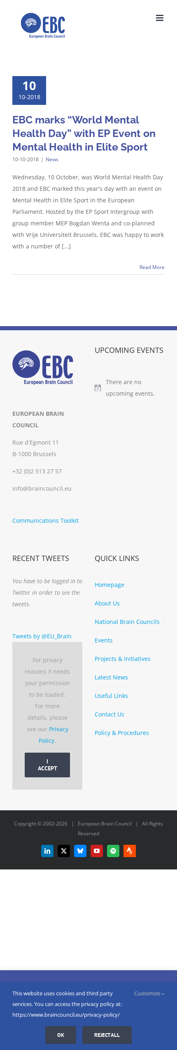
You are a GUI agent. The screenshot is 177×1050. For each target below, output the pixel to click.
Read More (152, 267)
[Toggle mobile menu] (160, 18)
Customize (147, 993)
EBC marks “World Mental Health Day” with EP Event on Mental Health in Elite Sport (84, 133)
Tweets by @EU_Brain (42, 636)
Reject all (107, 1034)
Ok (60, 1034)
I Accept (47, 765)
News (52, 159)
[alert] (130, 387)
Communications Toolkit (45, 520)
